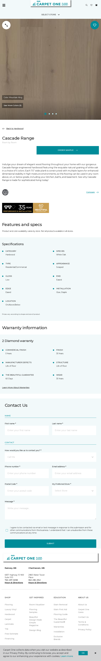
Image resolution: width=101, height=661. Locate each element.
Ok (83, 653)
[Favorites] (91, 5)
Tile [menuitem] (6, 629)
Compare (90, 192)
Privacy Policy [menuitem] (84, 629)
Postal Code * (11, 484)
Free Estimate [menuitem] (11, 634)
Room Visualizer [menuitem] (37, 604)
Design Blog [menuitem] (35, 630)
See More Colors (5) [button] (12, 105)
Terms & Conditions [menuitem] (83, 623)
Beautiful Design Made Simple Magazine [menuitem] (35, 621)
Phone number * (12, 466)
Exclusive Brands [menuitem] (58, 637)
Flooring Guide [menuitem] (61, 614)
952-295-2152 (34, 580)
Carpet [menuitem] (8, 619)
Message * (9, 501)
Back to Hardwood (14, 128)
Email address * (59, 466)
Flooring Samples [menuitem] (33, 610)
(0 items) (96, 5)
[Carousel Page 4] (56, 114)
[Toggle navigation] (4, 5)
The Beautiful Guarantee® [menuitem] (60, 620)
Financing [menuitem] (9, 638)
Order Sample (66, 150)
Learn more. (66, 656)
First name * (10, 423)
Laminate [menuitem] (9, 624)
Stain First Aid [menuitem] (60, 609)
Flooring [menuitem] (9, 604)
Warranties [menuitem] (59, 627)
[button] (86, 5)
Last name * (57, 423)
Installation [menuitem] (59, 632)
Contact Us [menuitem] (83, 617)
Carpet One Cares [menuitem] (83, 610)
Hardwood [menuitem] (10, 614)
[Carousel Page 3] (52, 114)
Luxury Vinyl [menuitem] (10, 609)
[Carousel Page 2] (49, 114)
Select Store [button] (48, 14)
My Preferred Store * (61, 484)
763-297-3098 (11, 580)
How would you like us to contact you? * (23, 450)
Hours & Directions (14, 582)
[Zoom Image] (6, 25)
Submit (50, 543)
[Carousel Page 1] (45, 114)
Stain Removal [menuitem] (60, 604)
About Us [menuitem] (82, 604)
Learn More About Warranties (15, 387)
